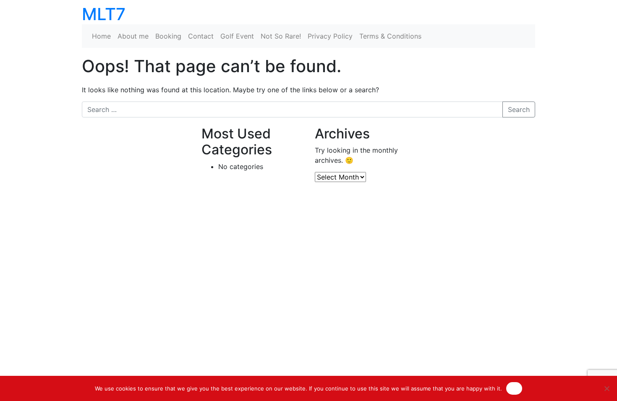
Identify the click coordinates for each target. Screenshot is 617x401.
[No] (606, 388)
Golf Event (237, 36)
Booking (168, 36)
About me (133, 36)
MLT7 (103, 14)
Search (519, 109)
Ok (514, 388)
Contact (201, 36)
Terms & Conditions (390, 36)
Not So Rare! (281, 36)
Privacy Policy (330, 36)
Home (101, 36)
